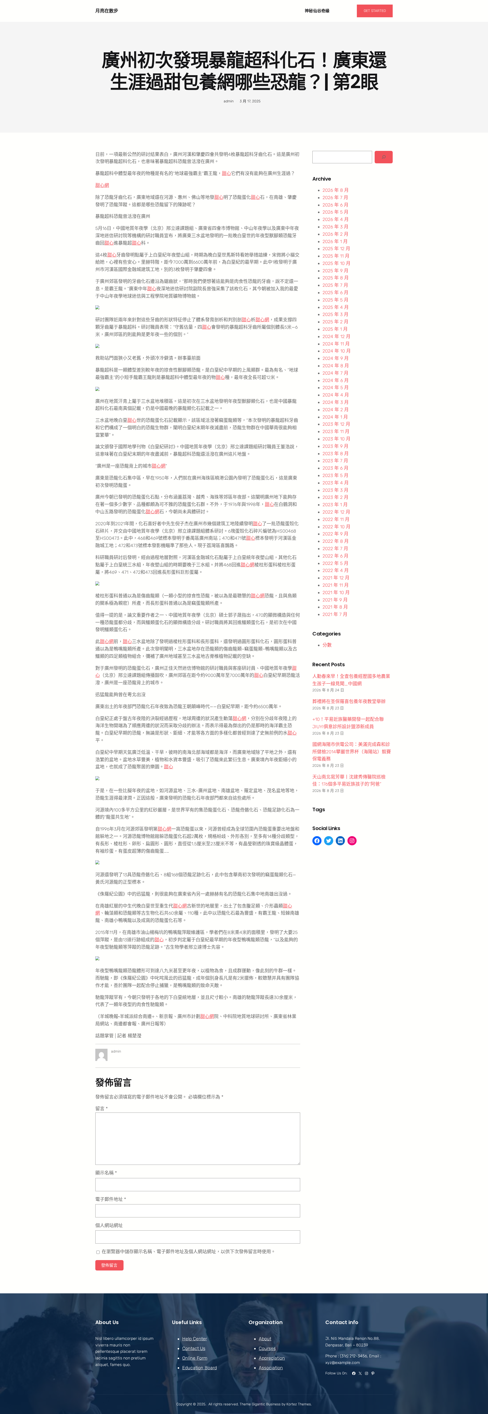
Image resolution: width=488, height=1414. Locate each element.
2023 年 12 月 (336, 424)
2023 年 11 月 (336, 431)
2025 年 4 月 (336, 307)
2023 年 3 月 (335, 490)
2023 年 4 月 (336, 483)
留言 (101, 1108)
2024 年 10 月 (337, 351)
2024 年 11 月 (336, 344)
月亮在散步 (106, 11)
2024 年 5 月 (336, 387)
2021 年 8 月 (335, 607)
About (265, 1339)
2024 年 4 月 (336, 395)
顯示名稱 (106, 1173)
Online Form (194, 1358)
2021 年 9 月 (335, 600)
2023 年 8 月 (336, 453)
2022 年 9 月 (335, 534)
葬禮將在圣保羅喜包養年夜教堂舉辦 (349, 701)
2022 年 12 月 (336, 512)
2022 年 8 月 (336, 541)
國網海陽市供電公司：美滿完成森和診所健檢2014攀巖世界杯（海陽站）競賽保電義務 (351, 752)
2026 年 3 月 (335, 227)
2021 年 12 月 (336, 578)
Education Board (199, 1368)
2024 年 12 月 (336, 336)
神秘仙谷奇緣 (317, 11)
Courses (267, 1348)
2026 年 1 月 (335, 241)
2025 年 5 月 (335, 300)
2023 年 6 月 (335, 468)
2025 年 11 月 (336, 256)
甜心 (226, 173)
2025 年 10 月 (336, 263)
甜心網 (102, 185)
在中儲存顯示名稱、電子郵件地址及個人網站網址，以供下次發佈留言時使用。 (189, 1251)
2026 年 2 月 (335, 234)
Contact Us (193, 1348)
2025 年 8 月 (336, 278)
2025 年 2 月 (335, 322)
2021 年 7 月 (335, 614)
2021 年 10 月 (336, 592)
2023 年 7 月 (335, 461)
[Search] (384, 157)
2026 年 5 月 (335, 212)
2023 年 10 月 (336, 439)
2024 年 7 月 (335, 373)
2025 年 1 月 (335, 329)
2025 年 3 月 (335, 314)
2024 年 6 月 (336, 380)
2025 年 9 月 (335, 271)
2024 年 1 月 (335, 417)
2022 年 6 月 (335, 556)
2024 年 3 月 (336, 402)
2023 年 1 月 (335, 504)
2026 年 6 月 (335, 205)
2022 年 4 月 (336, 570)
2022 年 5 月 (335, 563)
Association (271, 1368)
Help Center (194, 1339)
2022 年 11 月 (336, 519)
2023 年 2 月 (335, 497)
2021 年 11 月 (336, 585)
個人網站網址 (109, 1225)
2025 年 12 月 (336, 248)
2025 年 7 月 (335, 285)
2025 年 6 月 (335, 292)
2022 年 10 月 (336, 527)
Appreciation (272, 1358)
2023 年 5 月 (335, 475)
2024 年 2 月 (336, 409)
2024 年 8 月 (336, 366)
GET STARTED (375, 11)
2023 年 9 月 (335, 446)
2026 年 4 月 (336, 219)
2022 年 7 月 (335, 548)
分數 (327, 645)
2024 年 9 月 (336, 358)
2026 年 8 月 (336, 190)
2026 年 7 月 (335, 197)
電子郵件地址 (110, 1199)
